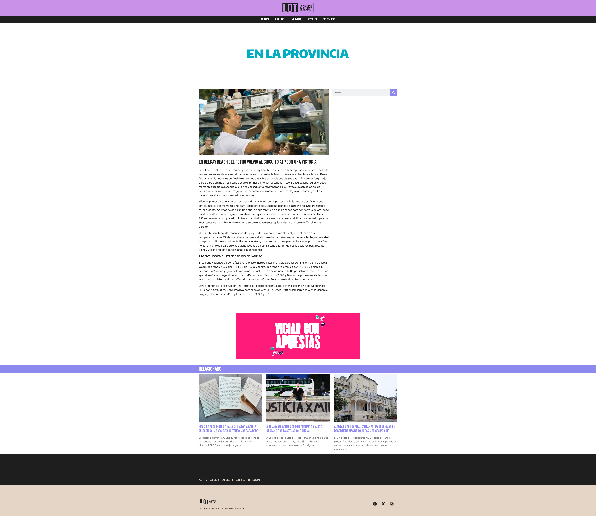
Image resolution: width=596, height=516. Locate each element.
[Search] (393, 92)
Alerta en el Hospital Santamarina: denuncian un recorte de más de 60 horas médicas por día (364, 429)
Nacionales (295, 19)
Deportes (312, 19)
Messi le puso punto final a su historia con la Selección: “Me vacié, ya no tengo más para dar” (228, 429)
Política (265, 19)
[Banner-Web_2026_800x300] (298, 358)
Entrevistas (329, 19)
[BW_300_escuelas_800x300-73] (298, 76)
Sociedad (279, 19)
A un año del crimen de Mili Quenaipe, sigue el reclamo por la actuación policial (294, 429)
